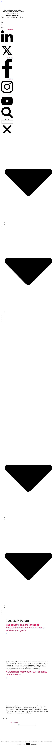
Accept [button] (28, 744)
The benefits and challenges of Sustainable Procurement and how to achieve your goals (25, 627)
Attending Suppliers (11, 224)
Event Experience (8, 317)
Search (7, 119)
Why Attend (9, 222)
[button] (7, 113)
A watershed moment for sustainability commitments (26, 673)
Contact (5, 321)
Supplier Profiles (10, 313)
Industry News (7, 319)
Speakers (6, 315)
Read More (33, 744)
